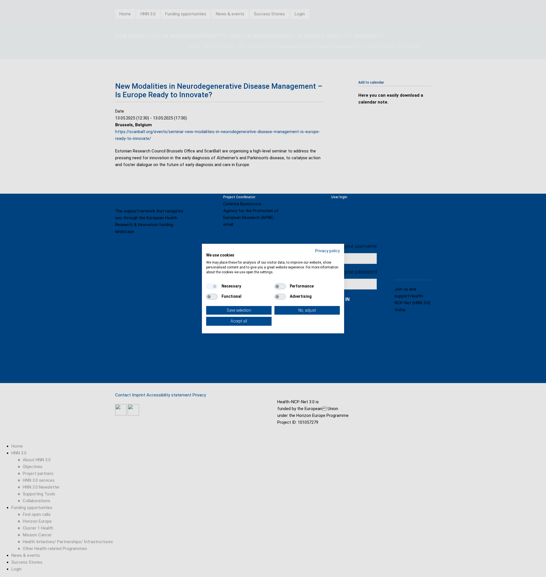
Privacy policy (327, 251)
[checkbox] (212, 286)
